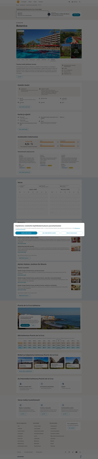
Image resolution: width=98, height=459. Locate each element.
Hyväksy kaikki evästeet (26, 233)
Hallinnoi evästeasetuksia (71, 233)
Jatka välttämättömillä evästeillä (49, 233)
